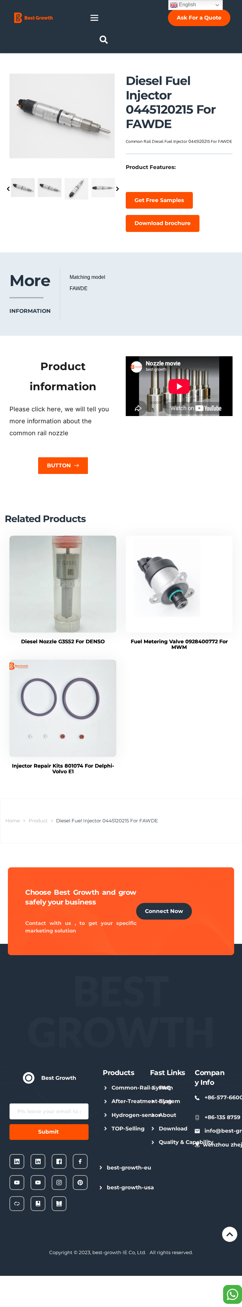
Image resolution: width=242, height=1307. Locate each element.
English (187, 4)
